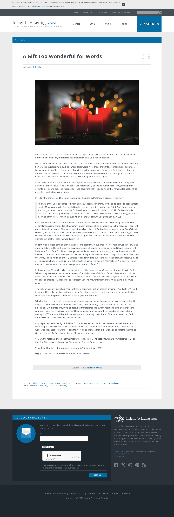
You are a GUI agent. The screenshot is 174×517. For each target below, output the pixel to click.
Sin (56, 386)
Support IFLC (90, 12)
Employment (103, 494)
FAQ (84, 494)
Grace (51, 386)
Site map (47, 494)
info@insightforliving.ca (123, 454)
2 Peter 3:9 (102, 383)
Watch (108, 24)
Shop (125, 24)
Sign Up (114, 494)
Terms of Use (74, 494)
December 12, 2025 (36, 383)
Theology (63, 386)
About (77, 12)
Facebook (143, 56)
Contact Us (126, 494)
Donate (91, 494)
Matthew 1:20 (90, 383)
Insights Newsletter (63, 383)
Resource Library (121, 12)
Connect (104, 12)
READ (92, 24)
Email (42, 433)
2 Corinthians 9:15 (115, 383)
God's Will (43, 386)
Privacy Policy (59, 494)
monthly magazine (94, 367)
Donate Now (149, 24)
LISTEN (76, 24)
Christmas (33, 386)
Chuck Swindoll (35, 67)
